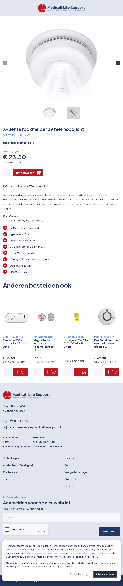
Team (6, 479)
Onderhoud (10, 472)
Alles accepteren (105, 574)
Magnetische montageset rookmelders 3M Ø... (43, 345)
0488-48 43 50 (19, 420)
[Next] (118, 63)
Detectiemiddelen (13, 336)
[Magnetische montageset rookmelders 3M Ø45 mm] (46, 317)
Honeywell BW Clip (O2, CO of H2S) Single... (76, 343)
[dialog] (61, 560)
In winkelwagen (25, 172)
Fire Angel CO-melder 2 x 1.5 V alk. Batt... (15, 343)
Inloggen (69, 485)
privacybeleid (37, 556)
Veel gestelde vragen (76, 472)
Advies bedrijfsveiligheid (18, 465)
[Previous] (5, 63)
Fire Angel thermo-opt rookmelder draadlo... (106, 343)
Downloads (70, 479)
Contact (69, 465)
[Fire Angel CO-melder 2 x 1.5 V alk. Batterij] (16, 317)
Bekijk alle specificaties (17, 142)
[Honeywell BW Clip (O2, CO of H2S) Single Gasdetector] (77, 317)
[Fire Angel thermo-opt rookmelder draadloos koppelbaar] (107, 317)
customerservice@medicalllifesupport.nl (35, 427)
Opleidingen (11, 458)
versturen (109, 531)
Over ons (69, 458)
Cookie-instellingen (79, 574)
